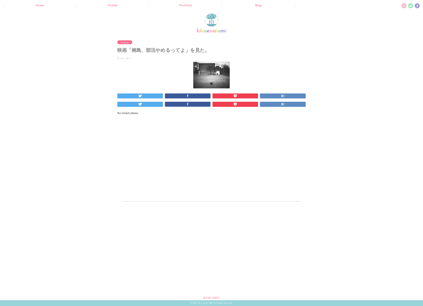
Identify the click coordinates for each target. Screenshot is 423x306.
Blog (258, 5)
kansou (125, 42)
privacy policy (211, 297)
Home (40, 5)
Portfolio (185, 5)
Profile (112, 5)
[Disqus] (211, 157)
